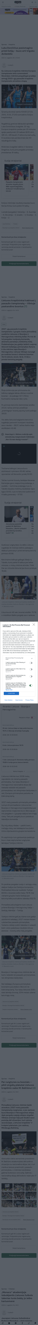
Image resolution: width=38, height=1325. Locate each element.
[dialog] (19, 663)
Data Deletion (9, 700)
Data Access (19, 700)
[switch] (30, 663)
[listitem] (19, 658)
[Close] (34, 625)
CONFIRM (11, 693)
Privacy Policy (29, 700)
